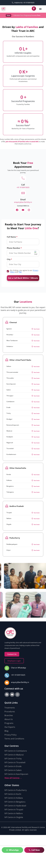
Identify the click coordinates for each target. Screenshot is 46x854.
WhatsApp (14, 850)
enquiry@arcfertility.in (20, 682)
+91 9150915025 (18, 675)
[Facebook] (17, 210)
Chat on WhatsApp (18, 667)
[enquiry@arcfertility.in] (6, 682)
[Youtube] (23, 210)
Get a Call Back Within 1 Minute (23, 278)
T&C (20, 272)
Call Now (35, 850)
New (8, 15)
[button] (40, 9)
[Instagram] (29, 210)
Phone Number (13, 248)
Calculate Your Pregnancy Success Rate (27, 15)
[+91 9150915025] (6, 675)
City (8, 259)
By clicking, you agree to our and (24, 271)
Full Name (11, 237)
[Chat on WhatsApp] (6, 668)
